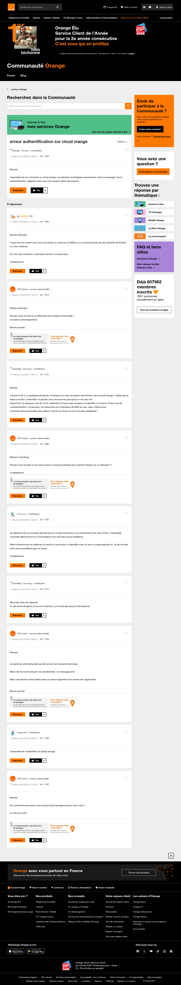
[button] (126, 150)
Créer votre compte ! (150, 129)
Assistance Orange (147, 258)
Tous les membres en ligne (154, 309)
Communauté (36, 65)
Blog (23, 75)
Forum (11, 75)
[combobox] (66, 106)
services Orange (19, 89)
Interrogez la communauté (153, 171)
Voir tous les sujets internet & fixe (110, 131)
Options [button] (121, 141)
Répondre (18, 190)
